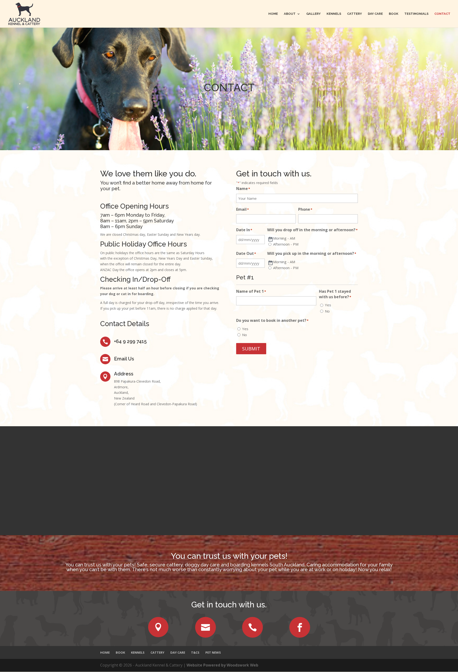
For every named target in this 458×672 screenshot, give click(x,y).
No (327, 311)
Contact (442, 13)
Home (273, 13)
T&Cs (195, 652)
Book (393, 13)
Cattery (354, 13)
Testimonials (416, 13)
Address (123, 374)
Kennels (334, 13)
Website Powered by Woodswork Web (222, 665)
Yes (328, 305)
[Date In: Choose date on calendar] (270, 239)
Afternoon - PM (285, 244)
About (290, 13)
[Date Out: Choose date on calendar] (270, 263)
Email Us (124, 359)
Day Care (375, 13)
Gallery (313, 13)
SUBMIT (251, 348)
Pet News (213, 652)
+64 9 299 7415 (130, 341)
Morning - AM (284, 238)
